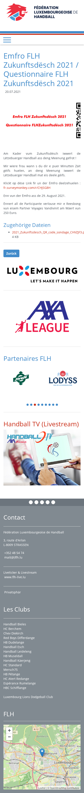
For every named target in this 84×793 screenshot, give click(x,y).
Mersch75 (10, 670)
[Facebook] (31, 502)
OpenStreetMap (58, 788)
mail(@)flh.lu (13, 557)
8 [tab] (53, 405)
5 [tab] (42, 405)
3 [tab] (35, 405)
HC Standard (12, 665)
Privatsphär (13, 592)
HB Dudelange (13, 642)
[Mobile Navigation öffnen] (7, 40)
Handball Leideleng (17, 651)
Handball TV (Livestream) (41, 423)
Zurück (11, 253)
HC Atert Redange (16, 679)
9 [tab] (57, 405)
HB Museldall (13, 656)
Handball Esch (13, 647)
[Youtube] (48, 502)
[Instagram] (36, 502)
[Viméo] (42, 502)
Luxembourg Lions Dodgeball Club (28, 697)
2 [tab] (31, 405)
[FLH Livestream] (42, 457)
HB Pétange (11, 674)
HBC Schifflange (14, 688)
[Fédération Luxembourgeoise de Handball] (42, 752)
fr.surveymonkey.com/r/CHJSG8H (26, 188)
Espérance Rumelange (19, 683)
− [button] (9, 737)
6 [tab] (46, 405)
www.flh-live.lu (15, 577)
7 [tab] (50, 405)
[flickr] (53, 502)
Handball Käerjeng (16, 660)
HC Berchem (12, 629)
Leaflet (41, 788)
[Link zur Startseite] (42, 12)
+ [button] (9, 730)
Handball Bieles (14, 624)
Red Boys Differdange (19, 638)
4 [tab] (39, 405)
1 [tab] (28, 405)
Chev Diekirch (13, 633)
